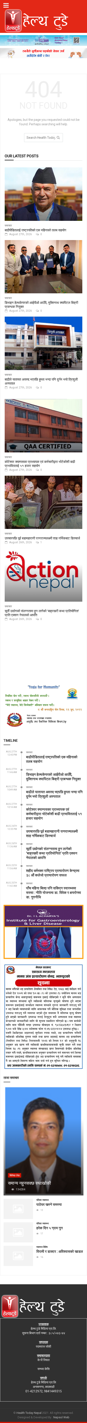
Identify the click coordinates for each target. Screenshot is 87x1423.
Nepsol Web (61, 1417)
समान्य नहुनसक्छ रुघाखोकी (29, 1183)
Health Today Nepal (29, 1412)
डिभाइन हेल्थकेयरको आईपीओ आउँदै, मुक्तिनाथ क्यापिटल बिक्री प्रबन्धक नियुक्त (41, 304)
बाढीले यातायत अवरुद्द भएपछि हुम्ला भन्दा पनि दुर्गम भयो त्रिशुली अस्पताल (41, 381)
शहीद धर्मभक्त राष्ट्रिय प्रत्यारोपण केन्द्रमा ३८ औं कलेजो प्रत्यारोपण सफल (52, 872)
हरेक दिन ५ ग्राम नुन (49, 1227)
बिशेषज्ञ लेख (15, 1175)
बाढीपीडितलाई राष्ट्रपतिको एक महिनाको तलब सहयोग (35, 230)
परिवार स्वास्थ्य (42, 1200)
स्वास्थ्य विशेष (42, 1247)
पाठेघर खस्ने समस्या (49, 1204)
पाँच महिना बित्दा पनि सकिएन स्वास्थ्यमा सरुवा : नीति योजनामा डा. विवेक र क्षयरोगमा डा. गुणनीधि (53, 892)
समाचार (8, 225)
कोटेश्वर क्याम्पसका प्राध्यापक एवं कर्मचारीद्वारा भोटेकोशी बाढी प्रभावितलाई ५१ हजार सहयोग (40, 463)
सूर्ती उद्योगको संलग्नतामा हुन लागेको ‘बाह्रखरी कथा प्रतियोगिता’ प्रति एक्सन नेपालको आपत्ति (42, 613)
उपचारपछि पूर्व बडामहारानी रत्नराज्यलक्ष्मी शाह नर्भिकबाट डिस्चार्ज (42, 538)
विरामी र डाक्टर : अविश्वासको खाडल (59, 1251)
